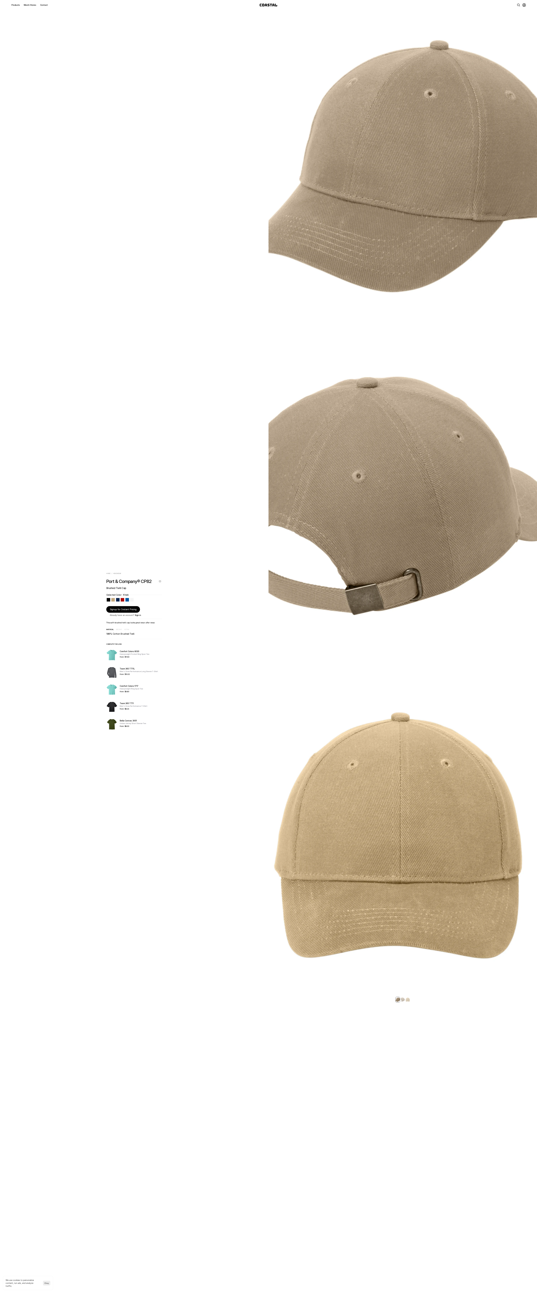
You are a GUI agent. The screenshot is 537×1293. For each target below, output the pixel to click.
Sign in (138, 615)
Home (108, 573)
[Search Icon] (518, 5)
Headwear (117, 573)
